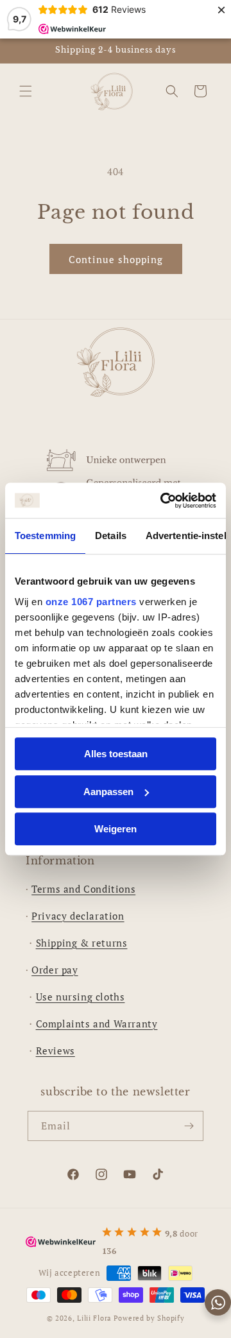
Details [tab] (110, 535)
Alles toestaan (116, 753)
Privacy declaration (77, 915)
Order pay (54, 969)
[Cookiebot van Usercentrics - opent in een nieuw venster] (163, 500)
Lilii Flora (94, 1318)
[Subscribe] (189, 1126)
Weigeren (115, 828)
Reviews (55, 1050)
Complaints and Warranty (97, 1023)
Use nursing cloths (80, 996)
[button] (26, 91)
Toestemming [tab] (45, 535)
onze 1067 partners (91, 601)
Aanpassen (108, 791)
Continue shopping (116, 259)
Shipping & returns (82, 942)
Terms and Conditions (83, 888)
